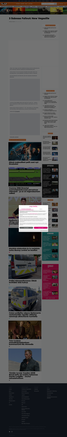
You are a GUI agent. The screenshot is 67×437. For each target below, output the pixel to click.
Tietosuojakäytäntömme (44, 230)
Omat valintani (26, 227)
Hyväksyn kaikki (40, 227)
